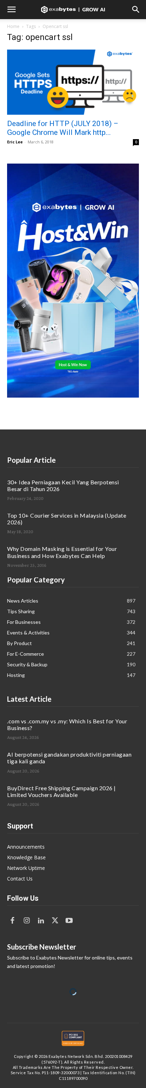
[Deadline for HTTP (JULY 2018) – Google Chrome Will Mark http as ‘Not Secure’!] (73, 82)
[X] (55, 921)
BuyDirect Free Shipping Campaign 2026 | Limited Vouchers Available (61, 791)
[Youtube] (69, 921)
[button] (11, 9)
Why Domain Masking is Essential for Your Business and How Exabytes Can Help (62, 552)
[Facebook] (12, 921)
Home (13, 26)
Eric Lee (15, 141)
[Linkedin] (40, 921)
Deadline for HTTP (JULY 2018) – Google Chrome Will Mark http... (62, 128)
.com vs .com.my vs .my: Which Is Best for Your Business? (67, 724)
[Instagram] (26, 921)
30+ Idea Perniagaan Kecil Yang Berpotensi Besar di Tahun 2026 (63, 485)
